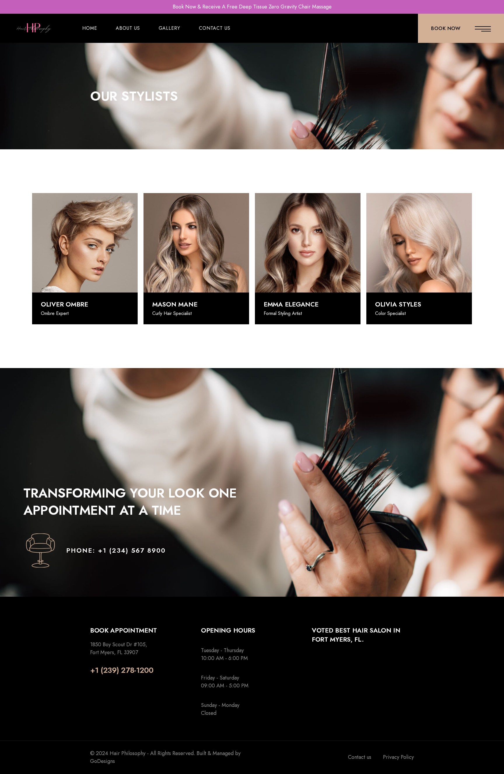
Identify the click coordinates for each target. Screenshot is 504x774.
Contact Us (214, 28)
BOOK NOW (445, 28)
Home (89, 28)
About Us (128, 28)
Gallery (170, 28)
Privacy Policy (398, 757)
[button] (116, 550)
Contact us (359, 757)
